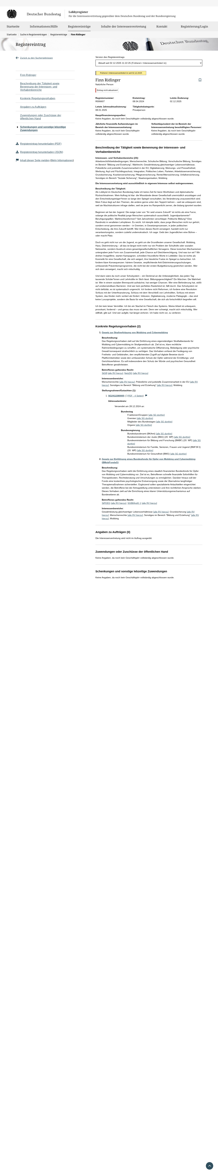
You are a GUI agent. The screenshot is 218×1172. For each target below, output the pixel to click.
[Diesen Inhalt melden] (146, 395)
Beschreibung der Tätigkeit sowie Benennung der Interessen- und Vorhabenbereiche (40, 86)
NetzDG (128, 373)
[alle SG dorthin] (156, 415)
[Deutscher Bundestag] (36, 14)
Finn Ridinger (28, 75)
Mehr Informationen (62, 160)
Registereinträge (79, 26)
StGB (104, 373)
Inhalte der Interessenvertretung (123, 26)
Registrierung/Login (194, 26)
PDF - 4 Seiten (135, 395)
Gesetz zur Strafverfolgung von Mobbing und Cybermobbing (135, 332)
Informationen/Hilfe (44, 26)
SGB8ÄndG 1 (134, 503)
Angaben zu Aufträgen (33, 106)
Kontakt (161, 26)
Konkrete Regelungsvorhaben (37, 98)
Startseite (13, 26)
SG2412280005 (116, 395)
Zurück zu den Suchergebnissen (36, 58)
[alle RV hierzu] (115, 373)
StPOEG (106, 503)
